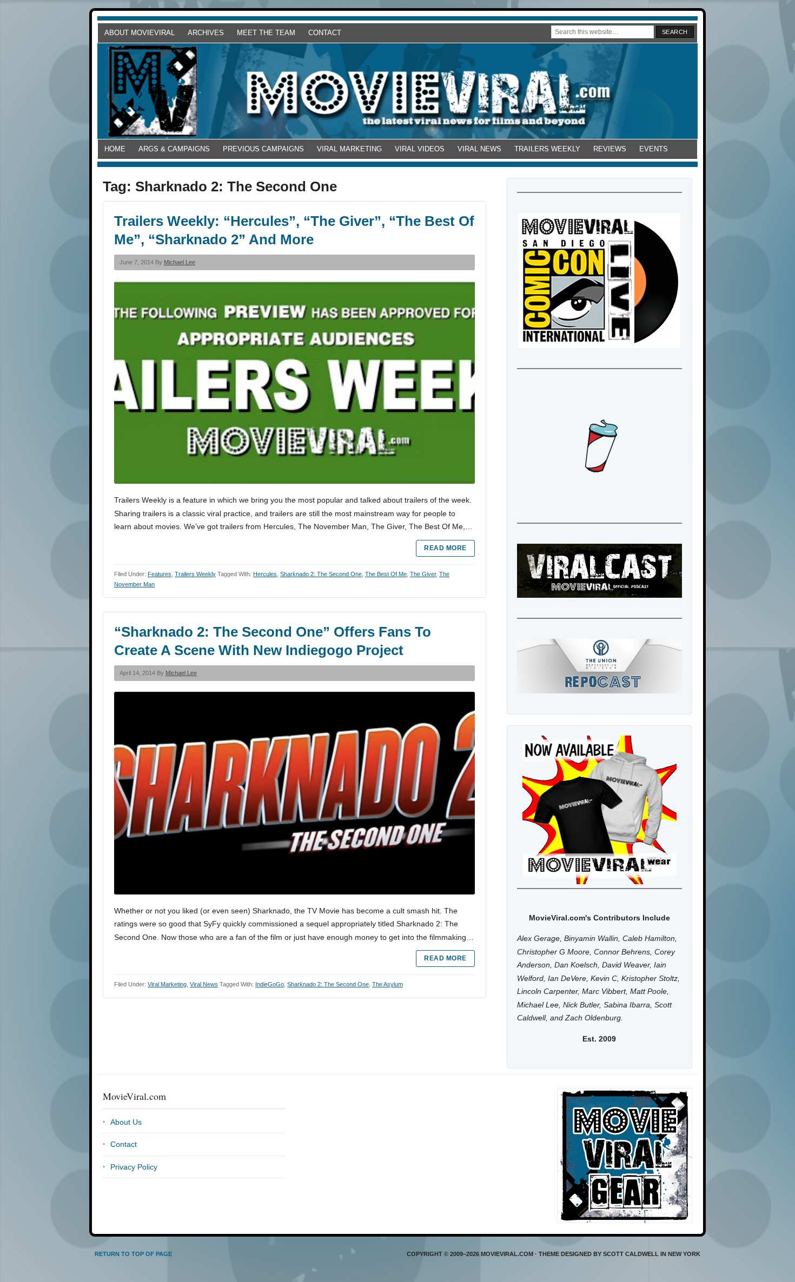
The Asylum (387, 984)
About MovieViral (139, 33)
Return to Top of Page (133, 1254)
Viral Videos (420, 149)
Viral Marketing (349, 149)
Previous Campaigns (263, 149)
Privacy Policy (133, 1167)
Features (159, 574)
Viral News (479, 149)
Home (114, 149)
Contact (324, 33)
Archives (206, 33)
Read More (445, 548)
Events (653, 149)
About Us (126, 1122)
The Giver (423, 574)
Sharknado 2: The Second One (321, 574)
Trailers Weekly (547, 149)
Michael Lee (179, 262)
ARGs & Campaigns (174, 149)
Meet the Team (266, 33)
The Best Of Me (386, 574)
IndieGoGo (269, 984)
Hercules (265, 574)
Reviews (609, 149)
